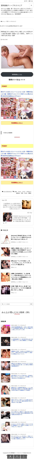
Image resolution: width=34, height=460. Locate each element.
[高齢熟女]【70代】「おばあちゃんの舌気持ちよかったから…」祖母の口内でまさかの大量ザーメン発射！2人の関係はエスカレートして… (22, 352)
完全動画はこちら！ (17, 123)
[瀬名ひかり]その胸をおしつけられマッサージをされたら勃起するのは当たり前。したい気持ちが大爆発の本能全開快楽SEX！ (22, 365)
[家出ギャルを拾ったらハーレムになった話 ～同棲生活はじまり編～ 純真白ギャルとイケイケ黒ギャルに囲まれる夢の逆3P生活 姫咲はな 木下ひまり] (17, 108)
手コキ (25, 193)
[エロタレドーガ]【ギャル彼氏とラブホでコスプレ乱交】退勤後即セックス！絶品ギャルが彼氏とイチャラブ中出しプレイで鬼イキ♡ (22, 425)
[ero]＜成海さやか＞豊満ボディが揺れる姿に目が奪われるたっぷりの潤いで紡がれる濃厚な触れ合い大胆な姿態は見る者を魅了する (22, 413)
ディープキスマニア (12, 21)
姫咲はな (18, 193)
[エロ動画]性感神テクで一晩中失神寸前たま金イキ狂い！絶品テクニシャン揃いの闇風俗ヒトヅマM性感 (22, 340)
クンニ (19, 191)
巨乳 (22, 193)
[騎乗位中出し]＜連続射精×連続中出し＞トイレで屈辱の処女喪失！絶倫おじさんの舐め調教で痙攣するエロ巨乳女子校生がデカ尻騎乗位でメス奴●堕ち (22, 389)
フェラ (23, 191)
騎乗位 (29, 193)
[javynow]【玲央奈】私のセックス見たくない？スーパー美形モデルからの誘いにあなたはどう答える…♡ (21, 237)
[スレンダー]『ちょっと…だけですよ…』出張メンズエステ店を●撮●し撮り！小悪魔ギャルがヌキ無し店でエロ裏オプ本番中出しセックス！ (22, 437)
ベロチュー (28, 191)
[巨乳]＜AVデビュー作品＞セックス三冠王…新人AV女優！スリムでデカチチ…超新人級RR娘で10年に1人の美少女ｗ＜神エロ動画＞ (22, 401)
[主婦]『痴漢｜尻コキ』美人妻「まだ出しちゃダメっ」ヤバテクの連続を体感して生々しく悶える (21, 288)
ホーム (3, 21)
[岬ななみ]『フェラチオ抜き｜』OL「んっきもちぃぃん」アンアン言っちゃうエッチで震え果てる (21, 262)
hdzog (15, 191)
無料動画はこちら (17, 74)
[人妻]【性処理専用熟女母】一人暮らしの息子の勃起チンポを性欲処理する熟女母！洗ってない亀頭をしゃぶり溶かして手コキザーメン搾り (22, 328)
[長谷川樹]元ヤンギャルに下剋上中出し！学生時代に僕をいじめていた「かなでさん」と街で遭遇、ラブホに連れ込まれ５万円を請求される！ (22, 377)
